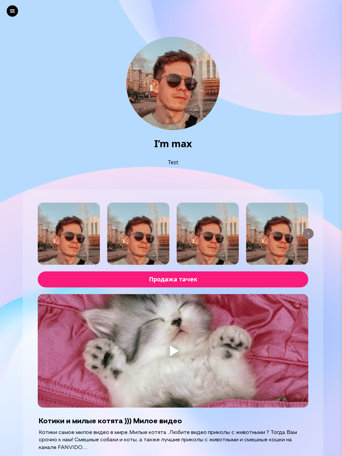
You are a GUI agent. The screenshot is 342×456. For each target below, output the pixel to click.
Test (173, 162)
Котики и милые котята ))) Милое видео (110, 420)
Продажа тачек (173, 279)
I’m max (173, 144)
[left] (12, 11)
